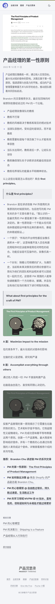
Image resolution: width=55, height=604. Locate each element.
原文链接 (7, 547)
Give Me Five (26, 586)
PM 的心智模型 (11, 523)
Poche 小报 (40, 586)
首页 (8, 579)
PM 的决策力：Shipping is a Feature (23, 529)
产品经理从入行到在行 (15, 535)
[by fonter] (27, 569)
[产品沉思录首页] (5, 5)
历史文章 (14, 586)
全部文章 (14, 5)
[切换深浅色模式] (49, 5)
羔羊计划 (44, 579)
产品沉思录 (30, 5)
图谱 (22, 5)
